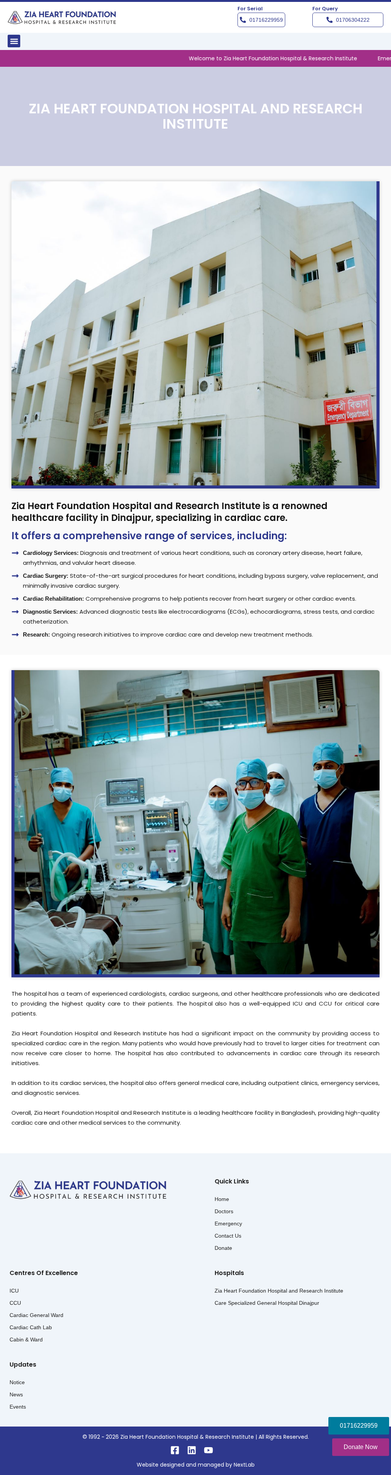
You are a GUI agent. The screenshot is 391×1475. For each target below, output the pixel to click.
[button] (14, 41)
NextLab (244, 1465)
